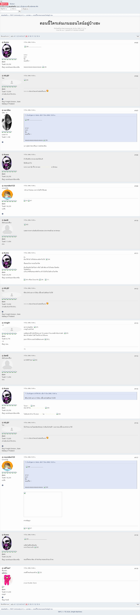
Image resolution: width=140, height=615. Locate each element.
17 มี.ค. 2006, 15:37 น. (30, 457)
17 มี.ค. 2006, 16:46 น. (30, 568)
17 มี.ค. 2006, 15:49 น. (30, 534)
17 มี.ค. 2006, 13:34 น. (30, 110)
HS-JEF (6, 75)
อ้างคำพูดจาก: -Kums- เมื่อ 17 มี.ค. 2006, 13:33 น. (41, 115)
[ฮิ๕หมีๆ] (2, 597)
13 (37, 36)
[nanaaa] (2, 214)
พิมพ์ (138, 36)
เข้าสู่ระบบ (23, 6)
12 (35, 36)
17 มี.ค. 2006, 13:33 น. (30, 42)
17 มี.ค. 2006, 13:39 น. (30, 220)
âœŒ (6, 220)
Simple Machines (76, 612)
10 (30, 36)
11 (33, 36)
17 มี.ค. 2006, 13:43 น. (30, 288)
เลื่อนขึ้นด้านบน (5, 604)
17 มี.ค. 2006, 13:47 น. (30, 422)
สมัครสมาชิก (34, 6)
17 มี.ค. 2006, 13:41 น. (30, 253)
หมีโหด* (7, 568)
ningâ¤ (7, 323)
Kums (6, 42)
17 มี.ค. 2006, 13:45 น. (30, 322)
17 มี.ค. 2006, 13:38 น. (30, 185)
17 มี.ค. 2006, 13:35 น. (30, 154)
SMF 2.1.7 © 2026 (64, 612)
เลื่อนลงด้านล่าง (5, 36)
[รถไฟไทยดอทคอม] (2, 99)
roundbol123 (9, 185)
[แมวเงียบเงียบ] (2, 142)
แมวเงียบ (7, 110)
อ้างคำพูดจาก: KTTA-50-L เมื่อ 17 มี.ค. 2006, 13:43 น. (42, 393)
